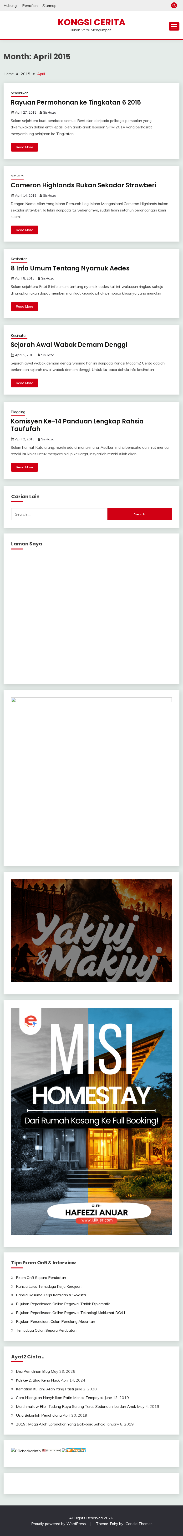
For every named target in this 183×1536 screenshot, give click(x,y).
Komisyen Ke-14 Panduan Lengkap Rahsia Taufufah (77, 425)
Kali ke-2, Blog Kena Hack (38, 1380)
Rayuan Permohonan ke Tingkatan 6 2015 (76, 102)
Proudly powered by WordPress (59, 1523)
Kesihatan (19, 259)
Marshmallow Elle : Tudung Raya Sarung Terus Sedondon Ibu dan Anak (76, 1406)
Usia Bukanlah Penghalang (39, 1415)
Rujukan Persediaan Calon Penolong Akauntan (55, 1321)
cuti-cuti (17, 176)
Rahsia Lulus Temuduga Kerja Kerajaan (48, 1286)
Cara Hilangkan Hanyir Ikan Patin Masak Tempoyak (60, 1397)
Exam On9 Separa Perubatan (41, 1277)
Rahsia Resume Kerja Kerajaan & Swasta (51, 1295)
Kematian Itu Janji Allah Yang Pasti (45, 1389)
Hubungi (10, 5)
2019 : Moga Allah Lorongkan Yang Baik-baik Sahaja (60, 1424)
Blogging (18, 412)
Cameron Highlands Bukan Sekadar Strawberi (83, 185)
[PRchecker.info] (26, 1450)
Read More (24, 147)
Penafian (30, 5)
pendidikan (19, 93)
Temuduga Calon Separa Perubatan (46, 1330)
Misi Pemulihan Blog (33, 1371)
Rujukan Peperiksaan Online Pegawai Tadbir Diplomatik (63, 1303)
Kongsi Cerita (91, 22)
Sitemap (49, 5)
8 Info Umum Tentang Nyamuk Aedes (70, 268)
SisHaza (49, 112)
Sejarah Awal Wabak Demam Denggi (69, 344)
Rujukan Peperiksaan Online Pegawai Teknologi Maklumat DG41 (71, 1312)
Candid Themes (139, 1523)
